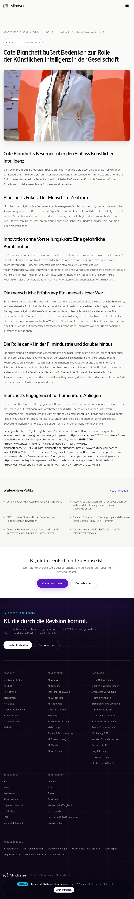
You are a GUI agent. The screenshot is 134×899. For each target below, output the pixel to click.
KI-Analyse (53, 715)
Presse (51, 793)
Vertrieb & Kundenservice (105, 739)
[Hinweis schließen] (79, 889)
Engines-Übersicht (13, 805)
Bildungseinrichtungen (104, 721)
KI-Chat (7, 685)
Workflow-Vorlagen (58, 848)
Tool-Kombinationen (33, 848)
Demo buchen (83, 583)
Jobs (50, 787)
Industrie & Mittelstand (104, 715)
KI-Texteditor (54, 685)
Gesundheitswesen (102, 709)
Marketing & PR (100, 733)
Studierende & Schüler (103, 762)
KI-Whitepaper (55, 751)
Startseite (10, 32)
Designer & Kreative (102, 756)
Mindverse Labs (56, 822)
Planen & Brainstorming (60, 733)
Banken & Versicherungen (105, 685)
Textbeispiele (111, 848)
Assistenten (9, 697)
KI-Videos (53, 679)
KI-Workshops (10, 799)
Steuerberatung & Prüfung (106, 703)
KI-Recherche (55, 703)
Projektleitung (99, 751)
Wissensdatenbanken (14, 709)
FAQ (5, 816)
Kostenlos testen (18, 645)
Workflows (8, 703)
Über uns (52, 781)
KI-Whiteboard (55, 697)
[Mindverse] (15, 6)
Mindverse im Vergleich (60, 805)
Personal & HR (99, 745)
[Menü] (127, 5)
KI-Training (54, 727)
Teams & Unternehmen (104, 727)
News (26, 32)
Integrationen (10, 715)
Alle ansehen (120, 491)
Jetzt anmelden (64, 889)
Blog (5, 781)
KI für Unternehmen (102, 679)
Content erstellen (12, 721)
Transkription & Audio (59, 691)
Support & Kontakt (13, 822)
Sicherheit (53, 799)
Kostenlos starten (52, 583)
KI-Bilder (8, 727)
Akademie (8, 793)
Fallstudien (9, 811)
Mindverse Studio (12, 679)
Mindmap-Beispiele (35, 854)
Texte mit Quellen (57, 709)
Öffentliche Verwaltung (104, 691)
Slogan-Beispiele (12, 854)
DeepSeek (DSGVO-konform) (63, 816)
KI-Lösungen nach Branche (86, 848)
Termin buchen (55, 811)
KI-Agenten (9, 691)
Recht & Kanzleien (101, 697)
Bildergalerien (57, 854)
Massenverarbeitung (59, 721)
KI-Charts (53, 745)
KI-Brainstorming (57, 739)
